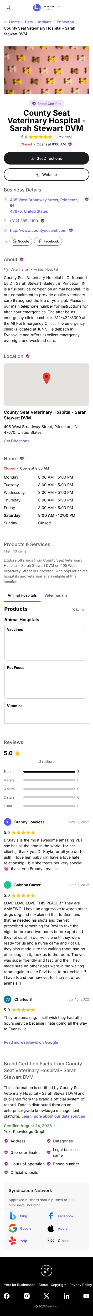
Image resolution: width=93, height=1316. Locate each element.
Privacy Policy (80, 1285)
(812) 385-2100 (24, 220)
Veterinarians (55, 595)
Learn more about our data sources (53, 1116)
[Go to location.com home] (46, 7)
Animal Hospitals (22, 595)
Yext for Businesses (20, 1285)
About (43, 1285)
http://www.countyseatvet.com (38, 230)
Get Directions (17, 441)
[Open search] (8, 7)
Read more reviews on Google (31, 1042)
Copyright (59, 1285)
